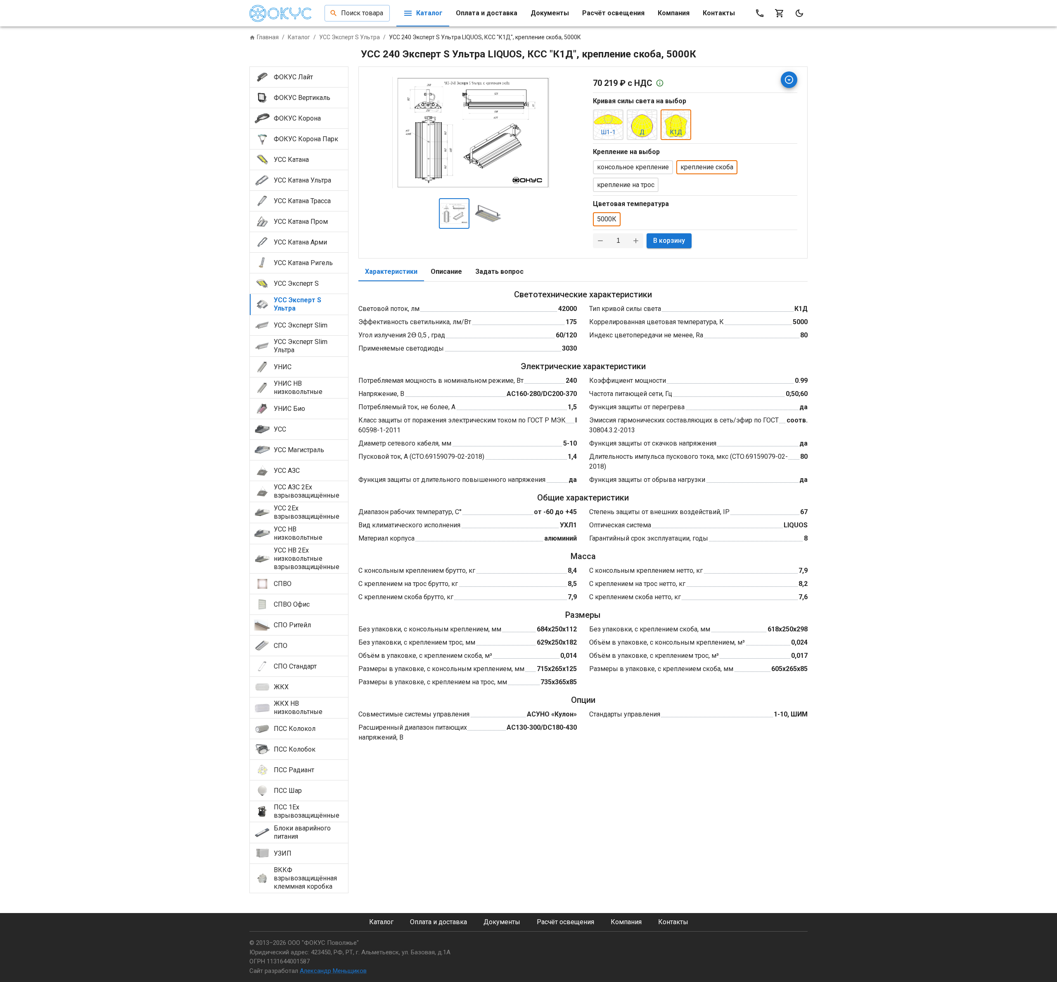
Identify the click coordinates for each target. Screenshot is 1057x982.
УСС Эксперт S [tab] (296, 283)
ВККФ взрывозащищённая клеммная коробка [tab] (305, 878)
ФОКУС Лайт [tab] (293, 77)
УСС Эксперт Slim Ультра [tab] (300, 346)
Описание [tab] (446, 271)
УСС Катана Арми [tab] (300, 242)
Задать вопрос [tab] (499, 271)
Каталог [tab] (429, 13)
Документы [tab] (550, 13)
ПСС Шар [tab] (288, 791)
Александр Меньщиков (333, 971)
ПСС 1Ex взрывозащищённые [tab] (306, 811)
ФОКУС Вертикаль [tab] (302, 98)
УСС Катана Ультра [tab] (302, 180)
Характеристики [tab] (391, 271)
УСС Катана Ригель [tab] (303, 263)
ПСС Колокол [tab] (294, 729)
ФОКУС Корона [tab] (297, 118)
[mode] (799, 13)
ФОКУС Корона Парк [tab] (306, 139)
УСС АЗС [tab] (287, 470)
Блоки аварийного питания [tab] (302, 832)
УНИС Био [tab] (289, 409)
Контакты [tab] (719, 13)
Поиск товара (362, 13)
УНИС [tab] (283, 367)
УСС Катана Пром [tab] (301, 221)
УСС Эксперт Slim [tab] (300, 325)
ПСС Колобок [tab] (294, 749)
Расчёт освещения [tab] (613, 13)
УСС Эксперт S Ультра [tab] (297, 304)
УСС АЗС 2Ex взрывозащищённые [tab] (306, 491)
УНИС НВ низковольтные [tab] (298, 388)
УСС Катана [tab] (291, 160)
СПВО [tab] (283, 584)
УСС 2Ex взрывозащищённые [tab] (306, 512)
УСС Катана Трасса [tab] (302, 201)
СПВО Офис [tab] (292, 604)
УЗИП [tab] (283, 853)
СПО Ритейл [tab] (292, 625)
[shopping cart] (779, 13)
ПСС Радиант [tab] (294, 770)
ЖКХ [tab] (281, 687)
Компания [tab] (674, 13)
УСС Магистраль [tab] (299, 450)
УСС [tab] (280, 429)
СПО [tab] (280, 646)
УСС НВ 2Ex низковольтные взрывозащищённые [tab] (306, 558)
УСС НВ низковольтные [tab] (298, 533)
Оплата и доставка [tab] (486, 13)
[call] (759, 13)
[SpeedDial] (789, 79)
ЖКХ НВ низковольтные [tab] (298, 708)
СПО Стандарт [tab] (295, 666)
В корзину (669, 240)
